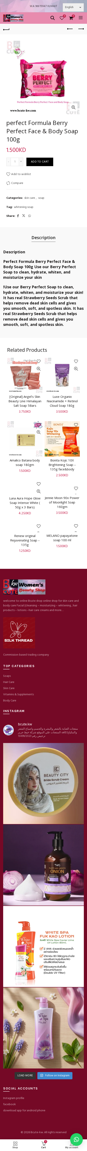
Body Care (9, 700)
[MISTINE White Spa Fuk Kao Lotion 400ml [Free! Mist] (43, 946)
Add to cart (40, 161)
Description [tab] (43, 237)
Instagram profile (13, 1098)
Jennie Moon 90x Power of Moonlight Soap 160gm (62, 502)
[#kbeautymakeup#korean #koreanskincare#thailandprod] (43, 865)
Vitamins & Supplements (18, 694)
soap (41, 198)
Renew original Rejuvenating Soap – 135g (25, 540)
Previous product (70, 29)
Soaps (7, 676)
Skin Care (9, 688)
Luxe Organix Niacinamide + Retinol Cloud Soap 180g (62, 401)
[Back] (6, 29)
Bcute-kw (37, 1132)
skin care (29, 198)
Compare (17, 183)
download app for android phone (24, 1110)
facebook (9, 1104)
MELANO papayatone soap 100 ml (62, 537)
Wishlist (64, 16)
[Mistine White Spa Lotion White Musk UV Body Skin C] (43, 1027)
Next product (80, 29)
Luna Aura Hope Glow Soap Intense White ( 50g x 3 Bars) (25, 502)
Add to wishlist (21, 174)
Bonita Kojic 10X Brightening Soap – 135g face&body (62, 464)
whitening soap (23, 207)
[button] (76, 1139)
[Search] (52, 18)
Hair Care (8, 682)
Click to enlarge (73, 107)
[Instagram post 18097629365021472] (43, 783)
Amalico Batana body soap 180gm (25, 462)
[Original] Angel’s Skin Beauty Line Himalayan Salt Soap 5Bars (24, 401)
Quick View (38, 369)
